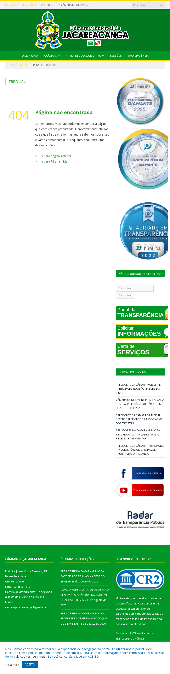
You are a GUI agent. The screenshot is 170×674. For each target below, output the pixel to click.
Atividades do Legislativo (83, 55)
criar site (141, 598)
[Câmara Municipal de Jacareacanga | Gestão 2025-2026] (85, 29)
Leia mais (39, 656)
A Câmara (50, 55)
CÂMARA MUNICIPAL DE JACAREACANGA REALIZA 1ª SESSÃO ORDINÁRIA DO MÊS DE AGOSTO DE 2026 (66, 5)
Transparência (138, 55)
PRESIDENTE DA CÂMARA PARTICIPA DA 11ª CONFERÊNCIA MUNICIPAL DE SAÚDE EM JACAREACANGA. (140, 450)
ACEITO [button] (30, 664)
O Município (30, 55)
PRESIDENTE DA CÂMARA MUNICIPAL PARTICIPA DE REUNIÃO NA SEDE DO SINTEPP (138, 389)
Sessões (116, 55)
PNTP (133, 633)
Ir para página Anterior (56, 156)
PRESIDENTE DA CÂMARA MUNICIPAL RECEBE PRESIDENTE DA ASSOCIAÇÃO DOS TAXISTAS (139, 419)
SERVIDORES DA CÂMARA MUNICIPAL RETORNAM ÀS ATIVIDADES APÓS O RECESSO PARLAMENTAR (138, 434)
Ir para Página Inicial (54, 161)
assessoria (123, 608)
